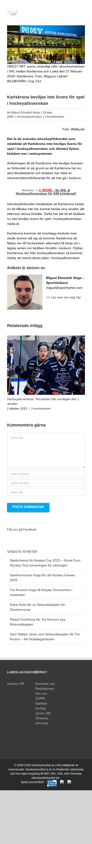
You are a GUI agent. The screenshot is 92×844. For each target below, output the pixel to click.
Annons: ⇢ (46, 191)
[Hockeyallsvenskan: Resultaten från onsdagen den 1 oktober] (46, 337)
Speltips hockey (41, 705)
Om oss (41, 693)
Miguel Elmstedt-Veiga (25, 112)
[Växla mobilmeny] (83, 18)
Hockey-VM (15, 684)
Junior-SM (43, 713)
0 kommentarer (54, 116)
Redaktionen (44, 688)
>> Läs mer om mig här (63, 297)
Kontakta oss (45, 684)
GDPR (40, 698)
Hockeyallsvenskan (29, 116)
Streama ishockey (41, 720)
